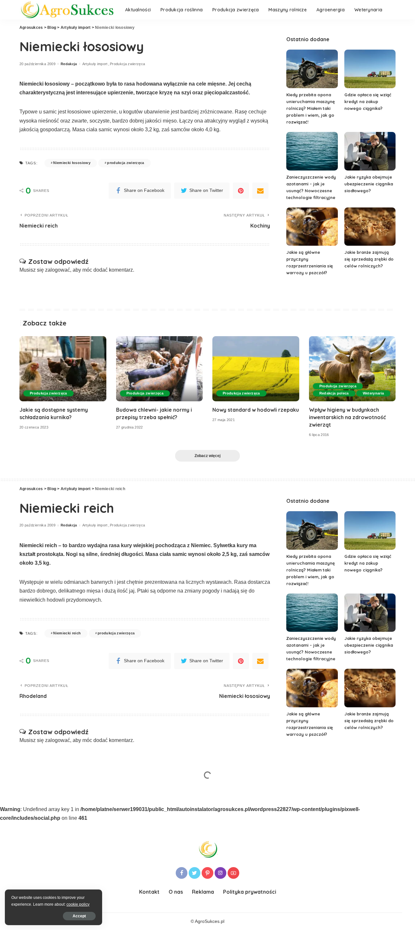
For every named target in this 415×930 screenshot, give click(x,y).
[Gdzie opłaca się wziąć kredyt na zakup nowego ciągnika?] (370, 69)
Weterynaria (373, 393)
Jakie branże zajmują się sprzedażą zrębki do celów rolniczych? (369, 259)
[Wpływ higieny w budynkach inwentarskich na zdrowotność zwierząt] (352, 368)
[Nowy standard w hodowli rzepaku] (255, 368)
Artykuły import (95, 64)
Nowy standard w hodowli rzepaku (255, 409)
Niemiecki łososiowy (71, 163)
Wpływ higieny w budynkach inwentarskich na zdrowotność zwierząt (347, 417)
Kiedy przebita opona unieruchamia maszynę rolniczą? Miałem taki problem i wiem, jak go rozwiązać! (310, 108)
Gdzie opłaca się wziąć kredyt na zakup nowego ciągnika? (367, 101)
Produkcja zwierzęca (127, 64)
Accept (79, 916)
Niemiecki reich (67, 633)
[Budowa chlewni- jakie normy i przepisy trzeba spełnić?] (159, 368)
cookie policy (77, 904)
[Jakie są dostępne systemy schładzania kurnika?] (62, 368)
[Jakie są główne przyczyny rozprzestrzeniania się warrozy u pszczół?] (312, 226)
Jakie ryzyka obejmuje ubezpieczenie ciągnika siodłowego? (368, 183)
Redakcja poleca (334, 393)
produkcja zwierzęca (125, 163)
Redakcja (69, 64)
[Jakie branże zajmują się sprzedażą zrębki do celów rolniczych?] (370, 226)
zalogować (57, 270)
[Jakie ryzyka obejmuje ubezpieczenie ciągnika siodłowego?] (370, 151)
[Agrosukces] (67, 10)
